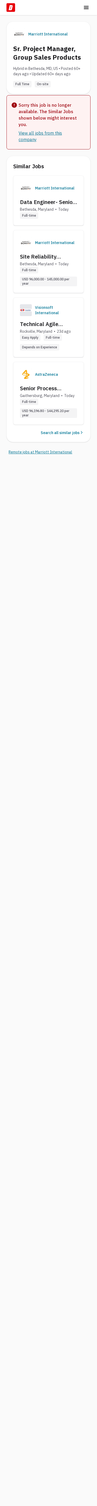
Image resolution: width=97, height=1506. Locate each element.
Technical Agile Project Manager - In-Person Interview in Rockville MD (47, 324)
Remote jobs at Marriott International (40, 452)
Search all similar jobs (60, 432)
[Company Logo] (26, 188)
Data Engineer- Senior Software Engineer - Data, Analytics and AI (48, 202)
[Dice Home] (10, 7)
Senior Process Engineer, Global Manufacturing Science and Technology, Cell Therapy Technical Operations (43, 388)
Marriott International (48, 34)
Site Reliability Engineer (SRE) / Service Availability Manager (43, 256)
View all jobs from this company (40, 136)
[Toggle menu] (86, 7)
